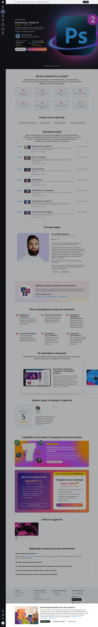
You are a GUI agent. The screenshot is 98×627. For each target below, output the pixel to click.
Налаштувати (71, 621)
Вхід (86, 2)
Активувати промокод (42, 2)
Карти (24, 2)
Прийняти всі (45, 621)
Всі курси (17, 2)
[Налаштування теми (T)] (3, 618)
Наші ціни (31, 2)
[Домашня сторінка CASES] (3, 2)
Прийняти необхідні (59, 621)
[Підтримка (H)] (3, 611)
